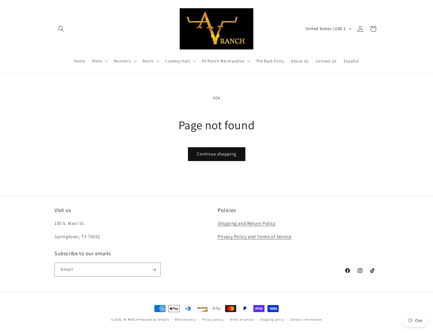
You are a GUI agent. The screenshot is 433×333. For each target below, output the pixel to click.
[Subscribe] (153, 270)
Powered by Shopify (154, 319)
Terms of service (241, 319)
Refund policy (185, 319)
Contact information (306, 319)
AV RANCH (130, 319)
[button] (60, 28)
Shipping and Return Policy (246, 224)
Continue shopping (217, 154)
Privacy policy (213, 319)
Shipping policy (272, 319)
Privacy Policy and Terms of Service (255, 236)
